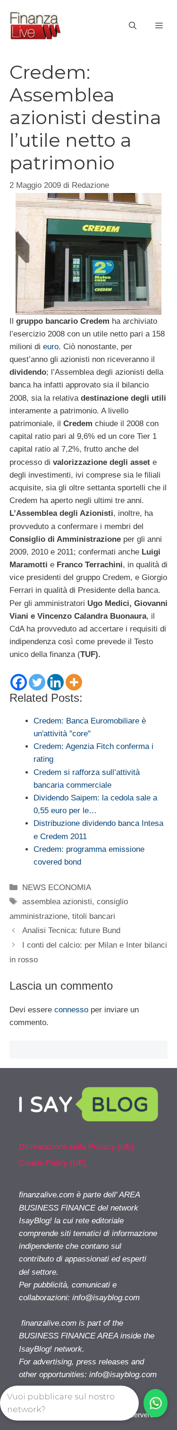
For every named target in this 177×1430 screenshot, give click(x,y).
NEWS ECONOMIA (56, 887)
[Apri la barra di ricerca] (132, 26)
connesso (71, 1009)
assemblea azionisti (57, 901)
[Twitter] (37, 682)
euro (51, 346)
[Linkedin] (55, 682)
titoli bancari (93, 916)
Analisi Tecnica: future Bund (71, 930)
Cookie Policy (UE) (52, 1163)
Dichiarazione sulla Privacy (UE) (76, 1146)
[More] (74, 682)
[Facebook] (18, 682)
